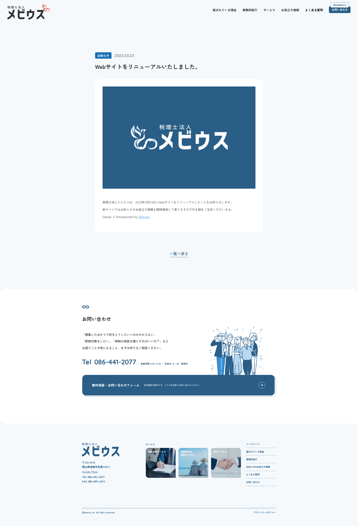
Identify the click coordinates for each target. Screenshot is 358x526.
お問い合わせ (253, 482)
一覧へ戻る (179, 253)
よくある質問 (314, 10)
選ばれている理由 (224, 10)
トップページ (253, 444)
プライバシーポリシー (265, 512)
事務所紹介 (249, 10)
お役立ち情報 (290, 10)
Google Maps (90, 472)
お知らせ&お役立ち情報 (258, 467)
